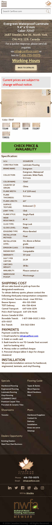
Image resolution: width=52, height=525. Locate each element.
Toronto (4, 415)
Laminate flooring (9, 392)
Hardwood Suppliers (36, 415)
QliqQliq (30, 493)
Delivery (31, 421)
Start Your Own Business (11, 444)
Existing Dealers (8, 441)
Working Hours (26, 60)
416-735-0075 (30, 55)
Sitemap (31, 431)
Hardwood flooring (9, 386)
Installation (32, 424)
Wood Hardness (34, 392)
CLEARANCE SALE (8, 398)
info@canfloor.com (26, 51)
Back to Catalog (26, 67)
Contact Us (32, 418)
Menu (4, 2)
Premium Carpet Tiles (10, 401)
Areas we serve (33, 427)
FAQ (29, 395)
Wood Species (33, 389)
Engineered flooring (10, 389)
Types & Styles (33, 386)
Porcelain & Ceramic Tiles (12, 405)
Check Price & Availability (26, 147)
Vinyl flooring (7, 395)
